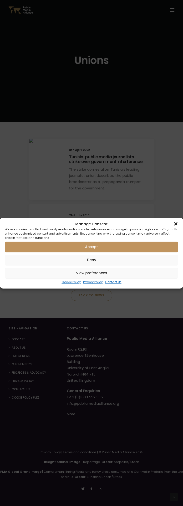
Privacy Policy (93, 282)
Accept (91, 246)
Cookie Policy (71, 282)
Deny (91, 259)
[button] (175, 224)
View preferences (91, 272)
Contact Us (113, 282)
